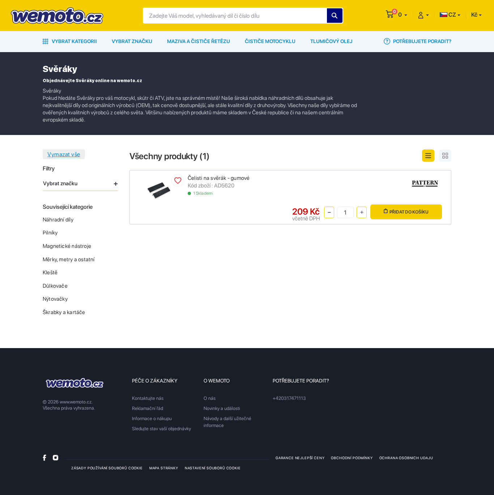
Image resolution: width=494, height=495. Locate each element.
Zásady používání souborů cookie (107, 468)
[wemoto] (75, 383)
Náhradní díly (58, 219)
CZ (451, 14)
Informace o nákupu (152, 418)
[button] (402, 14)
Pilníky (50, 232)
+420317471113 (289, 398)
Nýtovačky (55, 299)
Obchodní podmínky (351, 458)
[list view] (428, 155)
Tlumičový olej (331, 41)
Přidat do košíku (409, 212)
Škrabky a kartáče (64, 312)
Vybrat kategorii (74, 41)
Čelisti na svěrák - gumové (219, 178)
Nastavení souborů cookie (213, 468)
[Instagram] (55, 457)
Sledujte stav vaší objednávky (161, 428)
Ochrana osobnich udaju (406, 458)
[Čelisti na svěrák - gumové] (159, 190)
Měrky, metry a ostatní (69, 259)
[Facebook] (44, 457)
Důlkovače (55, 286)
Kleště (50, 272)
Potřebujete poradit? (421, 41)
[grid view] (445, 155)
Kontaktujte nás (147, 398)
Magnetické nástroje (67, 246)
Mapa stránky (163, 468)
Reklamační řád (147, 408)
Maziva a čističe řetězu (198, 41)
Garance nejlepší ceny (300, 458)
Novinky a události (222, 408)
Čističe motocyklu (270, 41)
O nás (210, 398)
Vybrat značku (132, 41)
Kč (474, 14)
